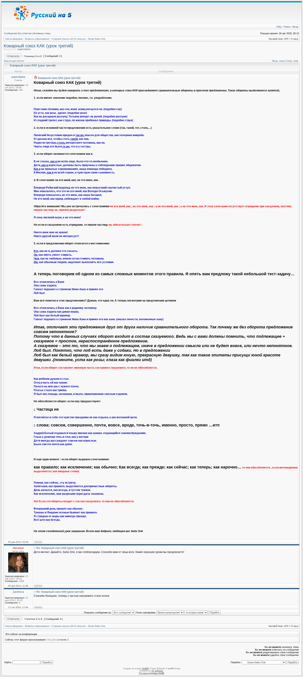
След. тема (292, 61)
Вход (295, 26)
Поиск (286, 26)
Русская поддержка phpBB (151, 673)
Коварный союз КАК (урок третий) (38, 45)
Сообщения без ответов (17, 33)
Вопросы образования (37, 39)
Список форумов (13, 39)
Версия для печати (14, 61)
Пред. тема (278, 61)
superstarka (23, 49)
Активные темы (42, 33)
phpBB (145, 668)
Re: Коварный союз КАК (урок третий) (60, 548)
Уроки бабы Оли (96, 39)
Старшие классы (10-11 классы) (68, 39)
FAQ (278, 26)
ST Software (157, 671)
